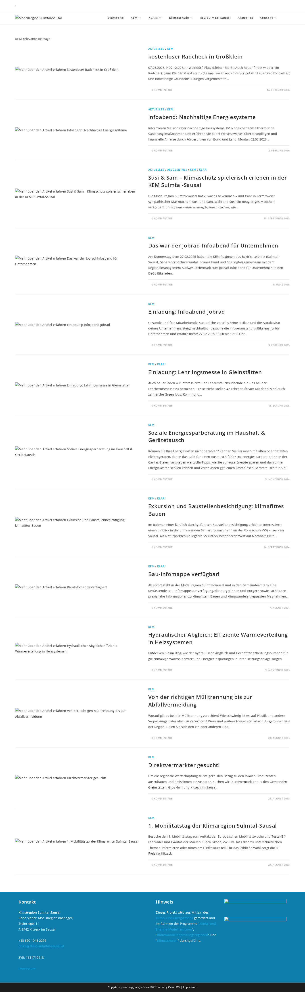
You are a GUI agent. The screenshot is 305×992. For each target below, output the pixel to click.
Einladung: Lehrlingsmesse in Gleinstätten (205, 372)
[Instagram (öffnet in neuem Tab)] (278, 6)
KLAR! (203, 170)
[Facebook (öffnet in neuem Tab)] (269, 6)
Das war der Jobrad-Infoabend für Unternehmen (213, 245)
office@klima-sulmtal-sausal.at (41, 946)
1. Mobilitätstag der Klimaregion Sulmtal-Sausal (212, 825)
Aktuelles (156, 49)
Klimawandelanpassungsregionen (182, 935)
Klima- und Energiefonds (174, 918)
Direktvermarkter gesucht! (184, 765)
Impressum (27, 969)
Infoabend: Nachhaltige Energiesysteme (202, 117)
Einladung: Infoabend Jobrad (186, 311)
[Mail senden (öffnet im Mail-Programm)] (285, 6)
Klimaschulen (167, 940)
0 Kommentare (162, 90)
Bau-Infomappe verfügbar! (184, 574)
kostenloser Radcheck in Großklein (195, 56)
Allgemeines (177, 170)
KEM (170, 49)
